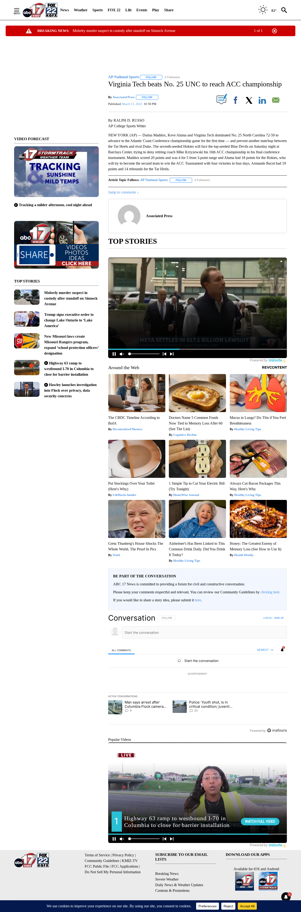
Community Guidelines (102, 861)
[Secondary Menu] (20, 10)
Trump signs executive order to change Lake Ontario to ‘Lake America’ (69, 320)
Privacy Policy (123, 855)
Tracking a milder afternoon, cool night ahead (55, 205)
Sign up (279, 617)
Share (169, 10)
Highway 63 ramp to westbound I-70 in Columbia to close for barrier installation (69, 368)
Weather (80, 10)
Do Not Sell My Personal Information (113, 872)
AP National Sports (154, 180)
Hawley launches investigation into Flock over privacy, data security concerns (70, 390)
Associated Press (124, 97)
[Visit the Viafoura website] (277, 730)
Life (128, 10)
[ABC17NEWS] (40, 10)
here (198, 600)
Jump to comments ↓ (123, 192)
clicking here (270, 592)
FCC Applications (124, 866)
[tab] (121, 650)
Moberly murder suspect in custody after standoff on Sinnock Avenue (71, 298)
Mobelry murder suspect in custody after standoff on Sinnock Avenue (124, 31)
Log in (267, 617)
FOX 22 (114, 10)
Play (155, 10)
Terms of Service (97, 855)
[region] (197, 674)
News (64, 10)
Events (141, 10)
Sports (97, 10)
